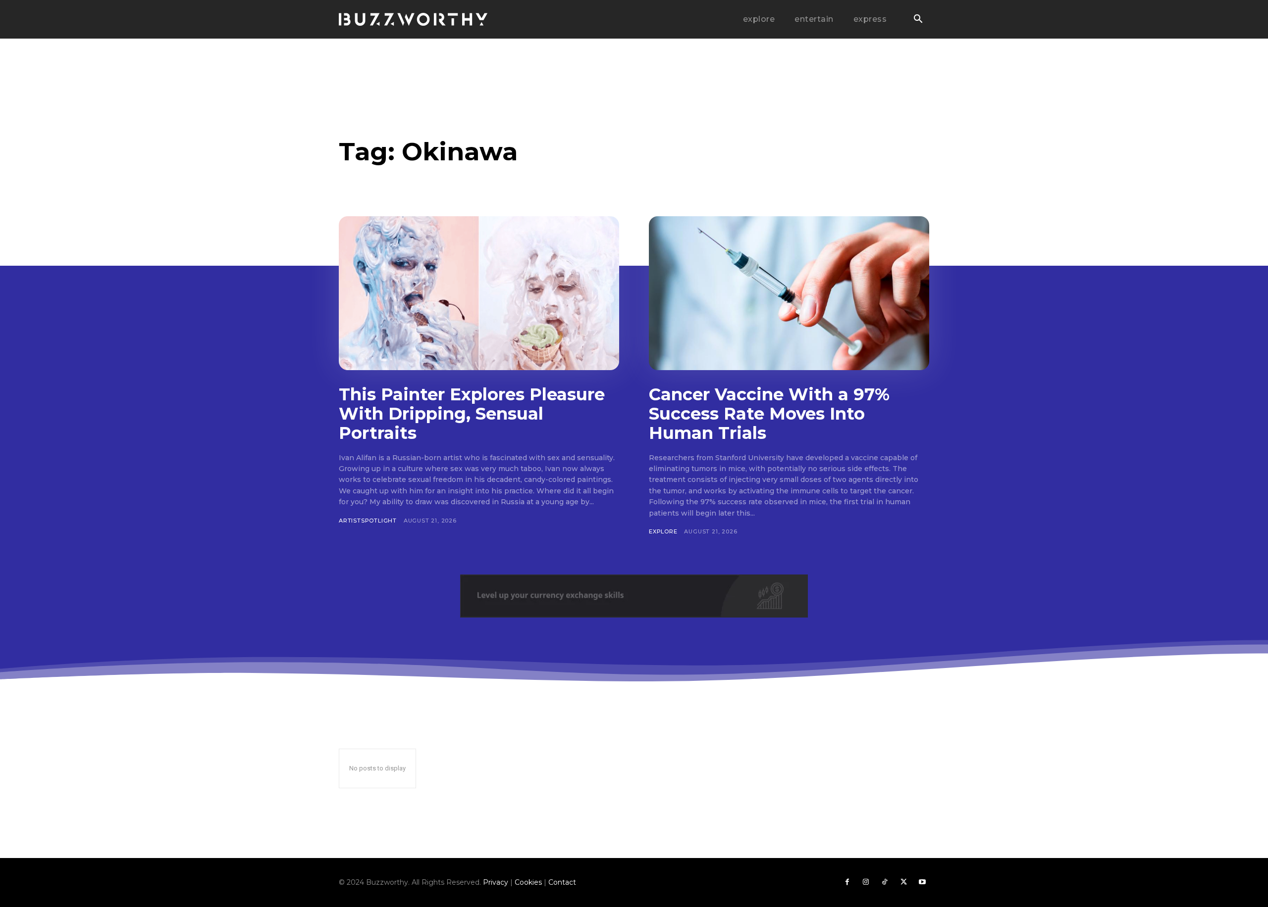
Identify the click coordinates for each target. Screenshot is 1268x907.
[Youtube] (922, 882)
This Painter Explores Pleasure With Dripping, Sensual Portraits (472, 413)
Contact (562, 882)
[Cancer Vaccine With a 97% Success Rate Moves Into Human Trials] (789, 293)
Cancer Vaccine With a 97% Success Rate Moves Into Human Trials (769, 413)
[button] (917, 19)
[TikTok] (885, 882)
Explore (663, 531)
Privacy (495, 882)
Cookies (528, 882)
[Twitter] (903, 882)
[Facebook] (847, 882)
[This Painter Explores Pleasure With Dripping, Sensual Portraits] (479, 293)
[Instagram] (866, 882)
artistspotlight (368, 520)
